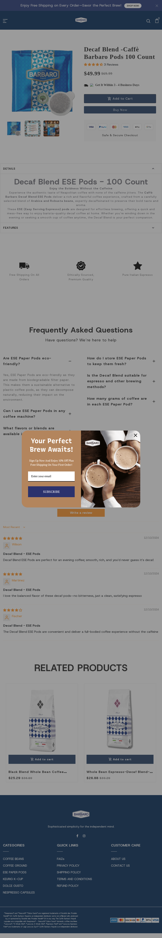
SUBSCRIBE (51, 491)
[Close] (135, 435)
